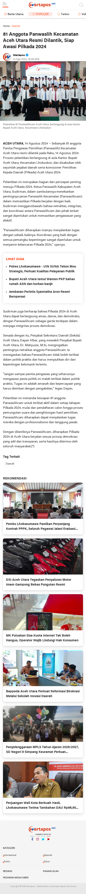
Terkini (65, 14)
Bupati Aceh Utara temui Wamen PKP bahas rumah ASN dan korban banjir (42, 282)
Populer (42, 14)
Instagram (38, 844)
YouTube (48, 844)
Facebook (32, 844)
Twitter (43, 844)
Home (6, 26)
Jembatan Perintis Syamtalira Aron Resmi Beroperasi (39, 294)
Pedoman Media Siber (15, 878)
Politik (7, 861)
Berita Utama (15, 14)
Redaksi (7, 871)
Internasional (10, 855)
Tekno (47, 861)
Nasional (48, 855)
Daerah (10, 463)
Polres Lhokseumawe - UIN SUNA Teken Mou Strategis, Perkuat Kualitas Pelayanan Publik (42, 269)
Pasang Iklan (51, 871)
